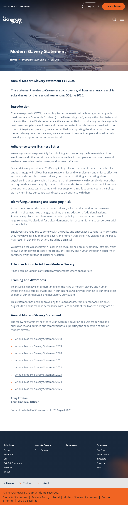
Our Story (102, 450)
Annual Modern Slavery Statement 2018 (38, 339)
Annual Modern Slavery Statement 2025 (38, 389)
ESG (99, 467)
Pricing (7, 450)
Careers (101, 463)
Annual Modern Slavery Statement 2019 (38, 346)
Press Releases (42, 450)
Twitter (27, 483)
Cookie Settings (27, 500)
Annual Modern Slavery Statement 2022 (38, 367)
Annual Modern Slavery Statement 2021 (38, 360)
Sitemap (8, 500)
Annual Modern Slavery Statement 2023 (38, 374)
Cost (6, 458)
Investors (101, 458)
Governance (103, 454)
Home (13, 59)
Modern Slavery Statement (81, 497)
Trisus (7, 471)
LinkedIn (45, 483)
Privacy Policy (40, 497)
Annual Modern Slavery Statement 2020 (38, 353)
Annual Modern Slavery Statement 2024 (38, 382)
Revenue (8, 454)
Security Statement (15, 497)
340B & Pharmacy (13, 463)
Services (8, 467)
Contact (107, 497)
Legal (56, 497)
